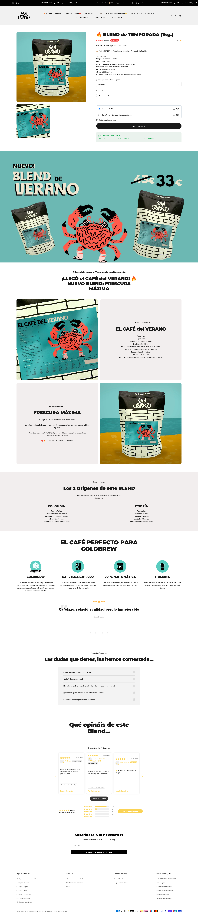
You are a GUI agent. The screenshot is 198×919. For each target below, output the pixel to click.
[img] (65, 758)
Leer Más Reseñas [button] (99, 799)
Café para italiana (22, 883)
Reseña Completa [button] (66, 791)
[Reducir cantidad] (99, 95)
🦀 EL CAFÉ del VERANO (53, 13)
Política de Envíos (162, 894)
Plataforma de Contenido (74, 883)
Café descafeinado (23, 898)
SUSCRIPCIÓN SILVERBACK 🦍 (143, 13)
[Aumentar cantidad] (108, 95)
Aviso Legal (160, 883)
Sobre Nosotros (119, 879)
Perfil (68, 886)
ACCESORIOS (117, 18)
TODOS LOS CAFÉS (100, 18)
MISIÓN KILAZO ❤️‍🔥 (73, 13)
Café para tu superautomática (26, 879)
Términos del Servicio (163, 898)
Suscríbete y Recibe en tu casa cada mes (117, 115)
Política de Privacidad (164, 886)
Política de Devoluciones (165, 890)
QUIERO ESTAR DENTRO (99, 852)
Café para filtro (21, 890)
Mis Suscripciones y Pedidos (76, 879)
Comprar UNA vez (109, 109)
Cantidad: (99, 91)
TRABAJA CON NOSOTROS (166, 879)
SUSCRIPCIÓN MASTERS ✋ (116, 13)
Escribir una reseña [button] (130, 811)
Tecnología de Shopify (60, 911)
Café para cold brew (23, 894)
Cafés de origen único (24, 902)
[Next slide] (142, 776)
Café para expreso (22, 886)
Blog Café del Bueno (121, 883)
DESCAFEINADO (82, 18)
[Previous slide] (56, 776)
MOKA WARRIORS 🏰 (93, 13)
